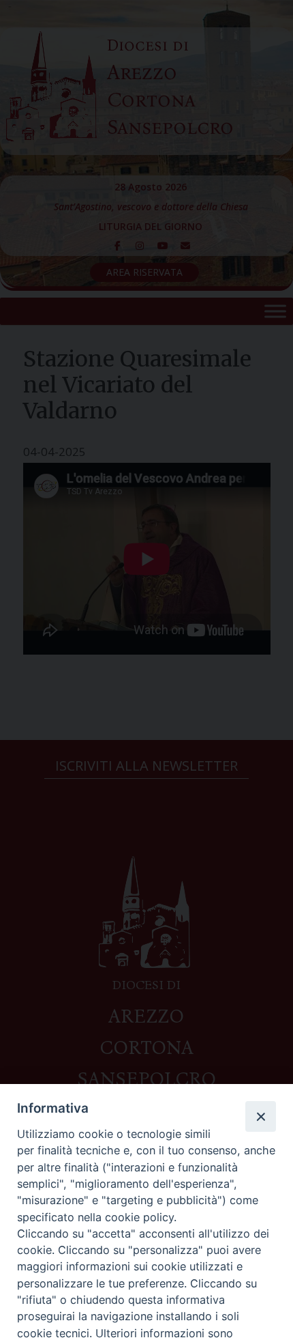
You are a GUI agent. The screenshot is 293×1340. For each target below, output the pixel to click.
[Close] (260, 1116)
